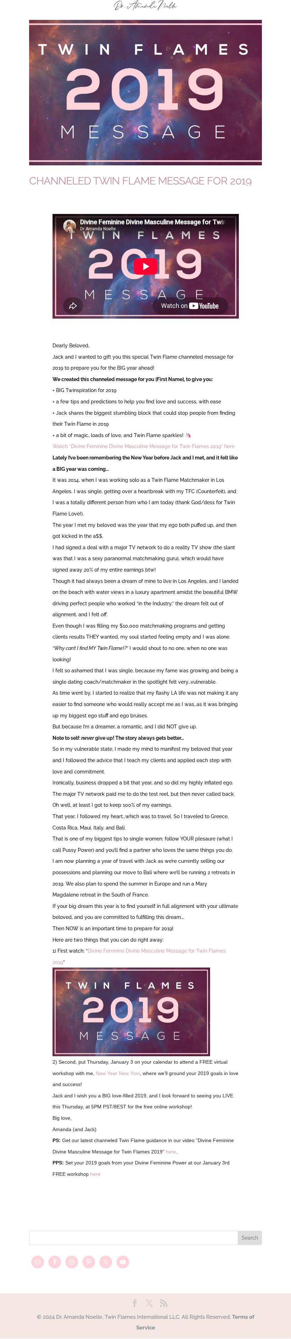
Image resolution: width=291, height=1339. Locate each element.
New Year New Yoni (118, 1073)
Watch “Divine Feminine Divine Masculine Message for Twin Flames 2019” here (144, 446)
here (171, 1152)
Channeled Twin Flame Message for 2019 (140, 181)
